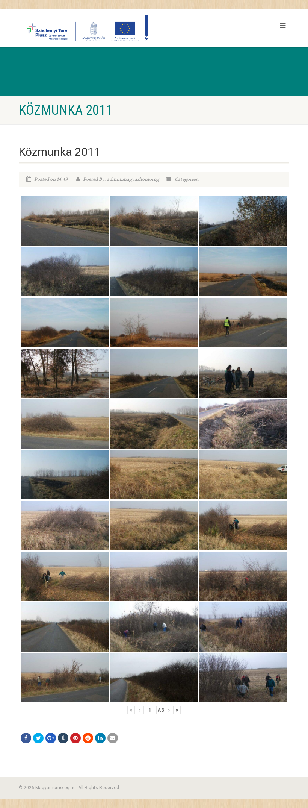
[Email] (112, 738)
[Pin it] (75, 738)
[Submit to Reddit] (88, 738)
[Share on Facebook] (26, 738)
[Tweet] (38, 738)
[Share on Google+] (50, 738)
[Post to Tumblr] (63, 738)
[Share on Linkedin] (100, 738)
